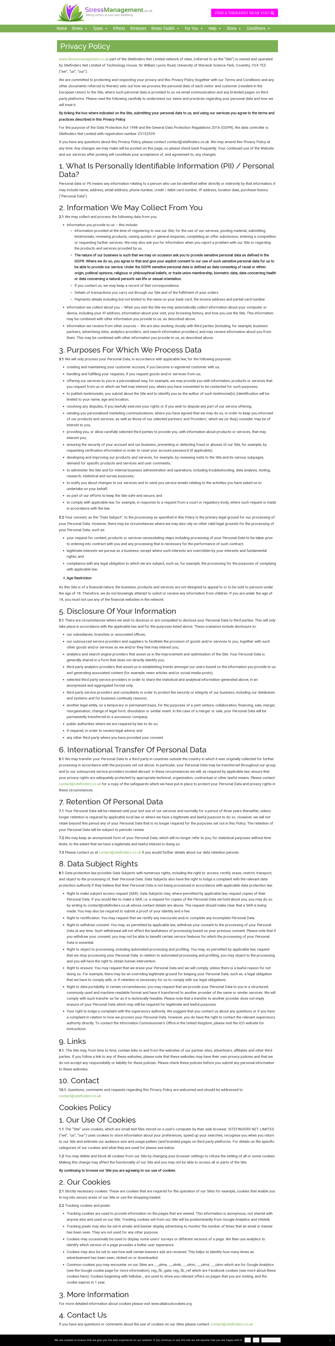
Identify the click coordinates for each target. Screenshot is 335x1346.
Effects (119, 28)
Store (231, 28)
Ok (247, 1340)
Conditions (256, 28)
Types (98, 28)
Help (212, 28)
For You (191, 28)
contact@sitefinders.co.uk (80, 784)
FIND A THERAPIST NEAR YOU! (243, 13)
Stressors (138, 28)
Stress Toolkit (162, 28)
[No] (330, 1340)
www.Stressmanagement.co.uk (84, 59)
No (256, 1340)
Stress (77, 28)
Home (62, 28)
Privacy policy (271, 1340)
